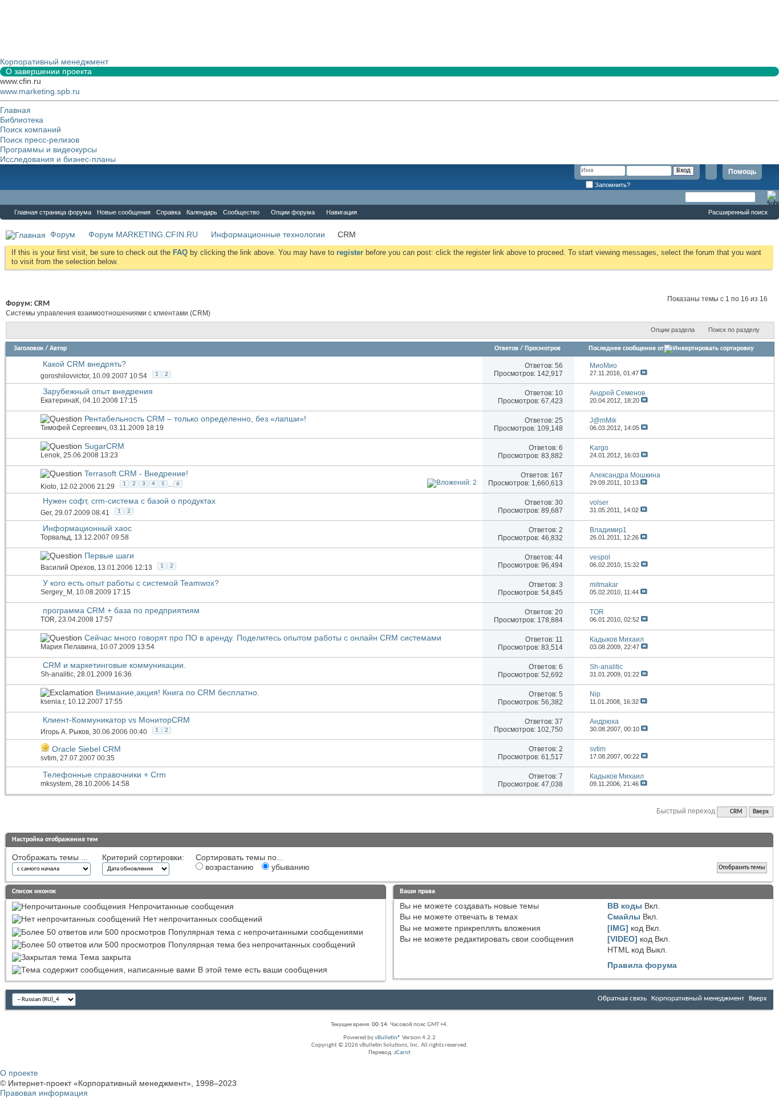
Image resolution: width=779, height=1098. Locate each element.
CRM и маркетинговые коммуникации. (114, 665)
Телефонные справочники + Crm (104, 774)
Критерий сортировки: (143, 857)
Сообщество (241, 212)
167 (557, 475)
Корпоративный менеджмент (697, 998)
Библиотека (21, 119)
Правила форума (642, 965)
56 (559, 366)
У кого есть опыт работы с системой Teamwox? (131, 583)
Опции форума (293, 212)
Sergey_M (56, 592)
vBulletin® (388, 1038)
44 (559, 557)
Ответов (506, 348)
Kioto (48, 487)
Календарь (201, 212)
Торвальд (55, 537)
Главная (15, 110)
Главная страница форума (52, 212)
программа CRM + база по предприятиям (121, 610)
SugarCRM (104, 446)
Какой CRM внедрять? (84, 363)
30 (559, 503)
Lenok (50, 455)
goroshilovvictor (64, 376)
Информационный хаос (87, 528)
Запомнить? (611, 184)
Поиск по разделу (734, 329)
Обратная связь (622, 998)
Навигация (341, 212)
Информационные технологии (268, 234)
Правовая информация (44, 1092)
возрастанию (228, 867)
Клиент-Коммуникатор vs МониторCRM (116, 719)
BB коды (624, 905)
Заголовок (28, 348)
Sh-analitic (57, 674)
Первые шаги (109, 555)
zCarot (402, 1053)
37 (559, 722)
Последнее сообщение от (626, 348)
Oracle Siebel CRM (86, 748)
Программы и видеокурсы (48, 149)
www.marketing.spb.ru (40, 91)
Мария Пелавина (68, 647)
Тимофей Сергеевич (73, 428)
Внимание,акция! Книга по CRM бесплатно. (177, 692)
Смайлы (623, 916)
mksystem (55, 784)
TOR (47, 619)
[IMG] (617, 928)
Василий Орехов (67, 568)
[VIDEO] (622, 938)
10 (559, 393)
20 (559, 612)
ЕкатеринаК (59, 400)
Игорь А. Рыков (64, 732)
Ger (45, 513)
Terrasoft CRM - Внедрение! (136, 473)
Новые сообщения (124, 212)
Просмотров (543, 348)
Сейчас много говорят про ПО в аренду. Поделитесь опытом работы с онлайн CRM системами (262, 637)
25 (559, 420)
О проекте (19, 1072)
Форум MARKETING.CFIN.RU (143, 234)
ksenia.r (52, 702)
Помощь (742, 172)
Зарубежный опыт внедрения (98, 391)
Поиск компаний (30, 129)
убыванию (289, 867)
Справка (168, 212)
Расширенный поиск (738, 212)
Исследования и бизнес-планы (58, 159)
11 (559, 639)
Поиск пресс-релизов (39, 139)
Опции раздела (673, 329)
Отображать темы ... (50, 857)
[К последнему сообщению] (643, 373)
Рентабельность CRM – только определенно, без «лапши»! (195, 418)
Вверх (761, 812)
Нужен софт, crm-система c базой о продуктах (129, 500)
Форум (22, 197)
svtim (48, 758)
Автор (58, 348)
